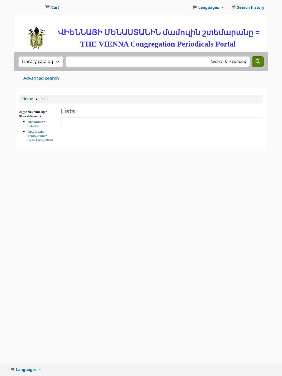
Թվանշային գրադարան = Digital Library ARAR (40, 135)
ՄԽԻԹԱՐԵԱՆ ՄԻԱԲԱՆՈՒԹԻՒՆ (29, 7)
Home (27, 99)
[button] (52, 7)
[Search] (258, 61)
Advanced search (41, 78)
